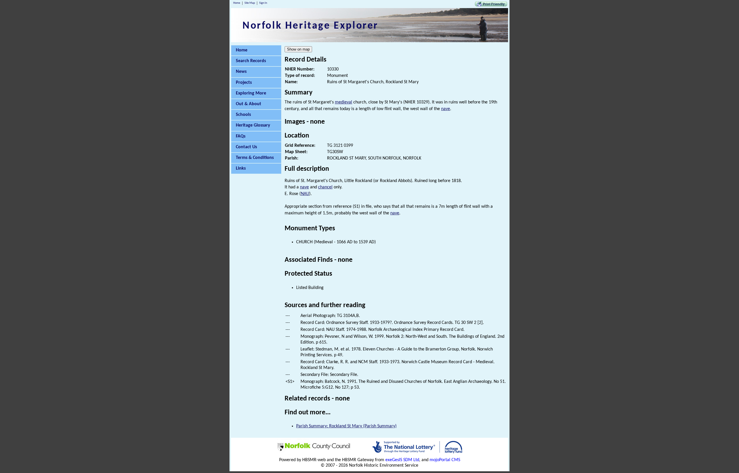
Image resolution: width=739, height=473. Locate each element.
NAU (305, 194)
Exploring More (251, 93)
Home (236, 3)
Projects (244, 82)
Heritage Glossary (253, 125)
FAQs (240, 136)
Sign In (263, 3)
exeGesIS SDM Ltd (402, 460)
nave (445, 109)
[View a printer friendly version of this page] (491, 5)
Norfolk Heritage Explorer (310, 26)
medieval (343, 102)
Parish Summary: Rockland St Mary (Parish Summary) (346, 426)
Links (241, 168)
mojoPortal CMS (445, 460)
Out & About (248, 104)
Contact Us (246, 147)
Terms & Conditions (255, 157)
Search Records (251, 61)
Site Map (250, 3)
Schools (243, 114)
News (241, 71)
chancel (325, 187)
